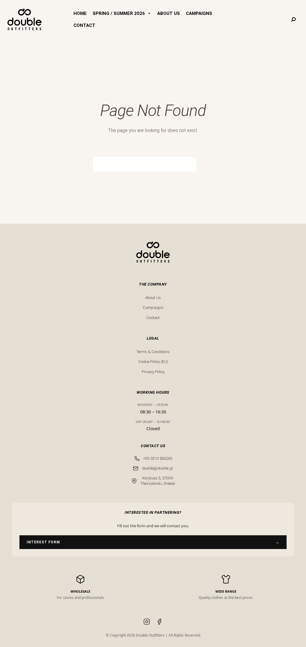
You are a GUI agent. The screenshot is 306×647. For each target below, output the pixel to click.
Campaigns (153, 307)
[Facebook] (159, 622)
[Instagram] (146, 622)
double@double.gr (157, 468)
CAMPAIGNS (199, 13)
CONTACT (84, 25)
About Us (153, 297)
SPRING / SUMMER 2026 (119, 13)
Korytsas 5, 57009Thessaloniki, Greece (157, 481)
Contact (153, 317)
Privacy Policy (153, 372)
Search (204, 164)
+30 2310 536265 (157, 458)
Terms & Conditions (153, 351)
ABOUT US (168, 13)
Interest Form (153, 542)
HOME (80, 13)
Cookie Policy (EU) (153, 361)
